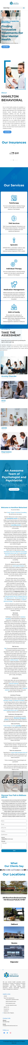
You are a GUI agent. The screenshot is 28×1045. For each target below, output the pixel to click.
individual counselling (19, 700)
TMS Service (15, 646)
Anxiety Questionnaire (11, 1005)
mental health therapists (18, 566)
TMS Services (14, 223)
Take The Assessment (9, 998)
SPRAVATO (15, 678)
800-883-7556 (6, 1021)
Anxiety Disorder (9, 376)
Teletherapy (14, 203)
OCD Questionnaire (10, 1003)
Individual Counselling (21, 512)
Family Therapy (10, 512)
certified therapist (14, 660)
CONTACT (6, 1011)
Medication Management (14, 290)
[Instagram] (10, 1032)
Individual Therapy (14, 269)
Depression (6, 452)
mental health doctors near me (10, 710)
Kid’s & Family (14, 312)
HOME (5, 996)
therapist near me (22, 596)
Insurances (6, 1009)
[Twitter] (7, 1032)
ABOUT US (6, 1007)
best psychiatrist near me (11, 596)
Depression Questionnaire (12, 999)
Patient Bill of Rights (9, 1013)
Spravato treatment (13, 683)
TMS (5, 648)
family (16, 725)
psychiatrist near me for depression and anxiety (15, 551)
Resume (3, 837)
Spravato (14, 245)
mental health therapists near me (19, 752)
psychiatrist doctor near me (11, 553)
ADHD (4, 428)
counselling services (16, 525)
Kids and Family (15, 723)
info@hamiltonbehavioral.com (10, 1025)
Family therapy (7, 725)
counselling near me (9, 598)
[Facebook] (4, 1032)
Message (3, 841)
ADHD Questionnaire (11, 1001)
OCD (3, 401)
